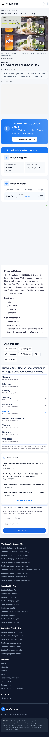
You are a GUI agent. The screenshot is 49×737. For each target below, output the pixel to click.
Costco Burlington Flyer (10, 604)
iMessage (12, 354)
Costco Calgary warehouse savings (14, 548)
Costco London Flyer (9, 608)
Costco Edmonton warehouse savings (15, 552)
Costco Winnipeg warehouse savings (15, 559)
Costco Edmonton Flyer (10, 594)
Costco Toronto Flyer (9, 615)
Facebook (12, 349)
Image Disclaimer (8, 58)
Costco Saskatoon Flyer (10, 622)
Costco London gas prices (11, 643)
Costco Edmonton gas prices (12, 636)
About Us (4, 667)
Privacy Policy (6, 685)
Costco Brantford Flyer (10, 619)
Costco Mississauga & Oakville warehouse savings (20, 569)
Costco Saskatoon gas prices (12, 650)
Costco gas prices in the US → (12, 654)
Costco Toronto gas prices (11, 646)
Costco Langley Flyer (9, 597)
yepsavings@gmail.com (10, 678)
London (12, 10)
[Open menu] (3, 4)
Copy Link (12, 359)
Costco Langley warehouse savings (14, 555)
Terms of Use (6, 681)
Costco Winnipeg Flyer (10, 601)
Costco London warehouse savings (14, 566)
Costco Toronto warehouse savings (14, 573)
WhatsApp (27, 354)
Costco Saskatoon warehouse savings (15, 580)
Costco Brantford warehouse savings (15, 577)
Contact (4, 671)
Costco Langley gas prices (11, 639)
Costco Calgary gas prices (11, 632)
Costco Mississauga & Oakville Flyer (15, 612)
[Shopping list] (45, 4)
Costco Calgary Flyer (9, 590)
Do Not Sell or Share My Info (12, 689)
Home (3, 10)
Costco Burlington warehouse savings (15, 562)
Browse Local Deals (24, 139)
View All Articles (23, 500)
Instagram (27, 349)
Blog (3, 674)
